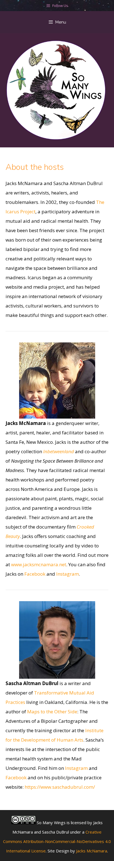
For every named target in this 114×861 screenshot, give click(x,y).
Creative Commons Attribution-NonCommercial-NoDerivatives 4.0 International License (57, 841)
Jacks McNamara (91, 851)
